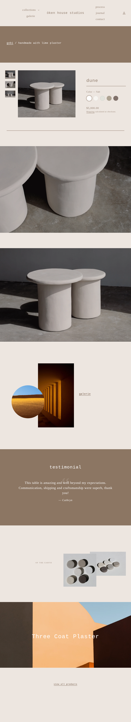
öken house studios (65, 13)
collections (29, 9)
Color (93, 91)
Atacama (116, 98)
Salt (89, 98)
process (100, 6)
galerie (30, 16)
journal (100, 12)
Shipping (90, 111)
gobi (10, 43)
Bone (96, 98)
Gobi (109, 98)
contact (100, 19)
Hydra (102, 98)
